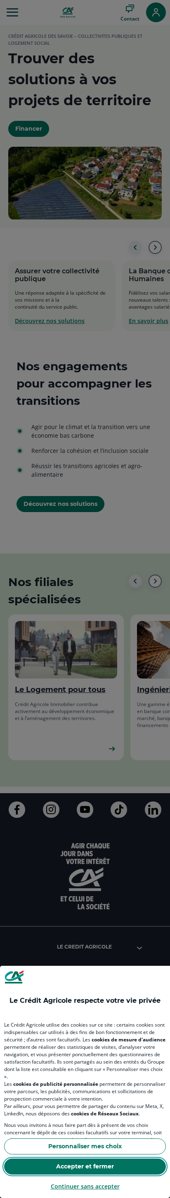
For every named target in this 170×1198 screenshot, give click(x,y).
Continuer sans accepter (85, 1186)
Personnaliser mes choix (85, 1146)
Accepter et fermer (85, 1166)
